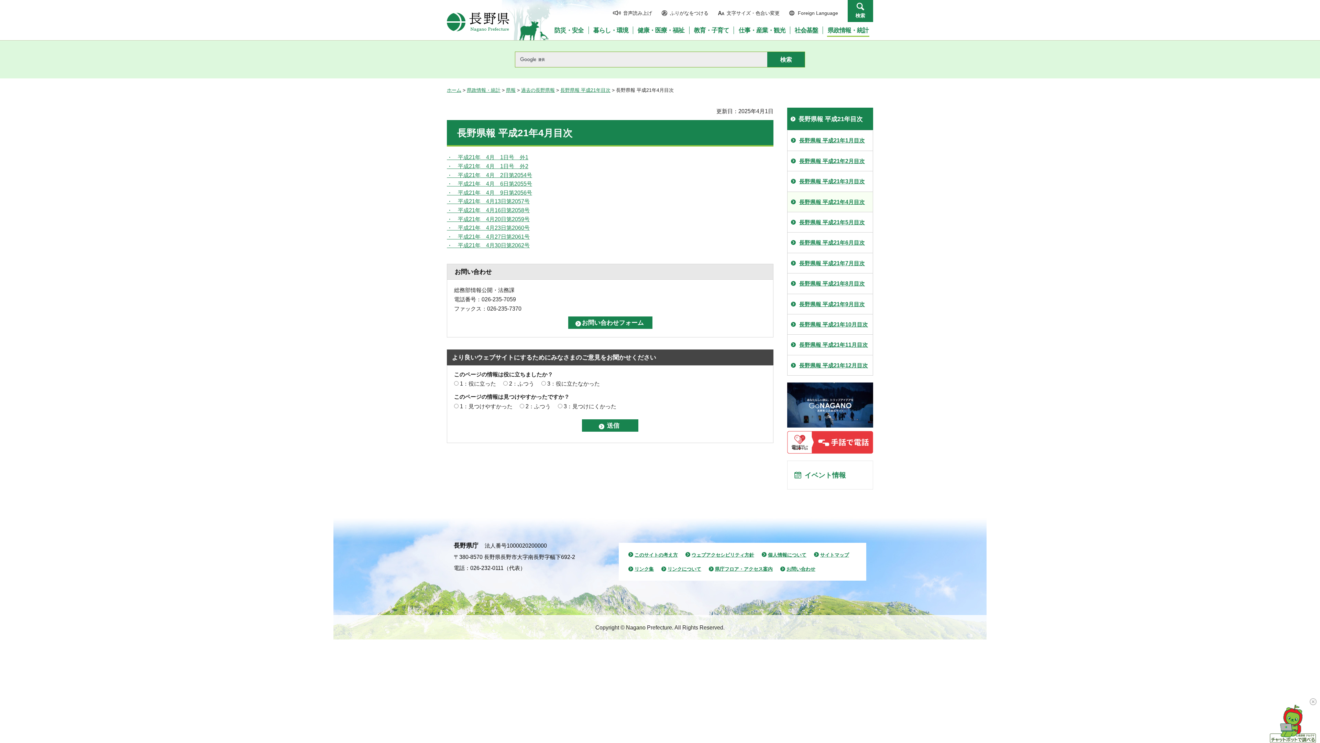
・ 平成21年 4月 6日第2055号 (489, 184)
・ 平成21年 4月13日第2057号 (488, 201)
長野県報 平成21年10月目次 (833, 324)
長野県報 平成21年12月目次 (833, 365)
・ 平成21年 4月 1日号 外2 (487, 166)
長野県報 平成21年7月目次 (832, 263)
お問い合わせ (800, 569)
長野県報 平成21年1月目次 (832, 140)
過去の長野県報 (538, 90)
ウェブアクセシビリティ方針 (723, 555)
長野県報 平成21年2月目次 (832, 161)
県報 (511, 90)
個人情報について (787, 555)
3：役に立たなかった (573, 384)
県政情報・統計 (483, 90)
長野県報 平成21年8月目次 (832, 284)
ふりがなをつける (689, 13)
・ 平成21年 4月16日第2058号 (488, 210)
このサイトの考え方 (656, 555)
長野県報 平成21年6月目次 (832, 243)
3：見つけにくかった (590, 406)
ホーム (454, 90)
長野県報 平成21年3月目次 (832, 181)
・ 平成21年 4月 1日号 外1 (487, 157)
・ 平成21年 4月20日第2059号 (488, 219)
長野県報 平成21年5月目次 (832, 222)
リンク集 (644, 569)
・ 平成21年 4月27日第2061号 (488, 237)
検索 (860, 15)
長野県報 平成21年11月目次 (833, 345)
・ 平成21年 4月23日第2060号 (488, 228)
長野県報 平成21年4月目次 (832, 202)
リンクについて (684, 569)
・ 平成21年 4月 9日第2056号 (489, 193)
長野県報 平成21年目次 (585, 90)
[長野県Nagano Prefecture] (478, 22)
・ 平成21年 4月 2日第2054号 (489, 175)
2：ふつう (521, 384)
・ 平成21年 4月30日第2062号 (488, 245)
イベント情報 (825, 475)
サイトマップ (834, 555)
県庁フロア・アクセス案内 (744, 569)
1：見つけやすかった (486, 406)
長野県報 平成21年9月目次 (832, 304)
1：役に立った (478, 384)
